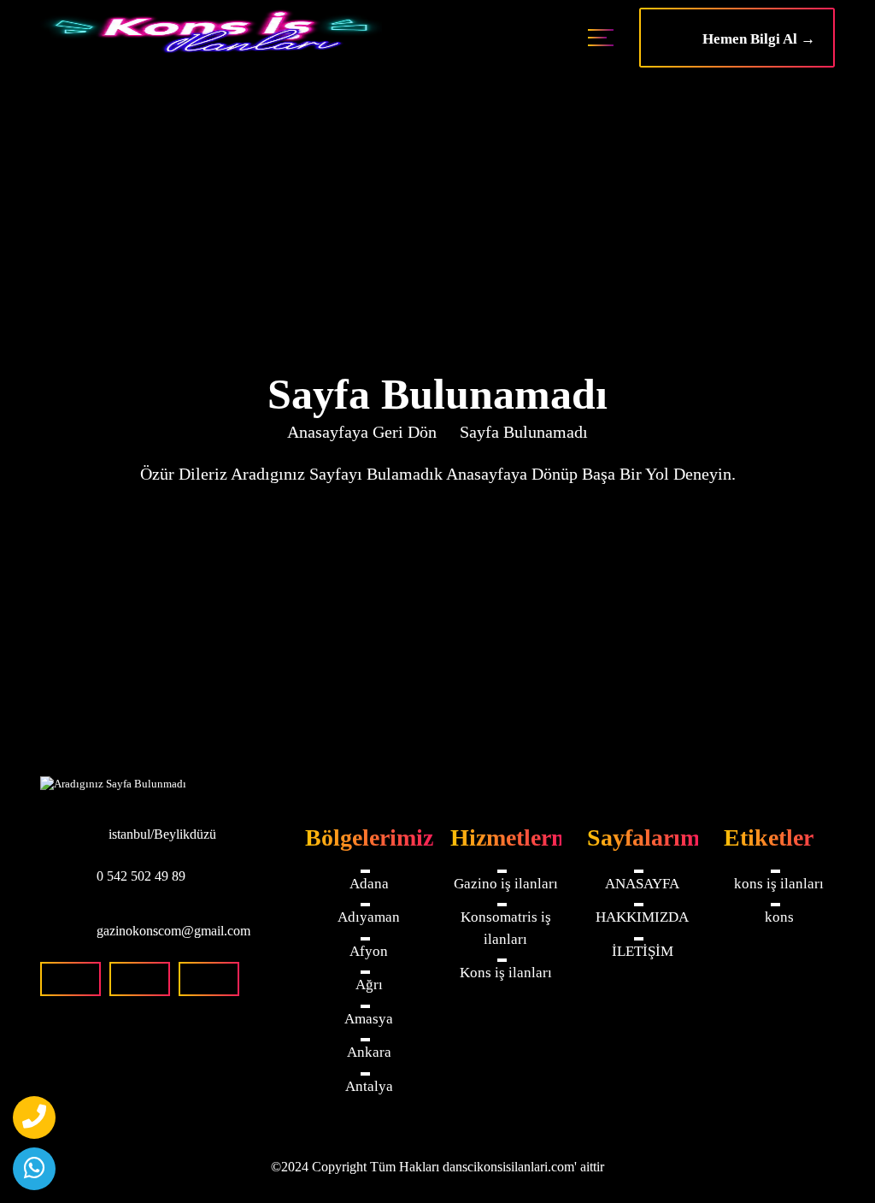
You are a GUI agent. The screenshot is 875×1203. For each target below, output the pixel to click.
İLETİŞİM (642, 951)
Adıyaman (369, 917)
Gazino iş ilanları (506, 884)
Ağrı (369, 984)
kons (779, 917)
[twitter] (209, 979)
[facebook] (70, 979)
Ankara (369, 1052)
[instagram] (139, 979)
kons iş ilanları (779, 884)
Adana (369, 884)
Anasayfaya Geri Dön (362, 431)
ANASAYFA (642, 884)
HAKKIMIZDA (642, 917)
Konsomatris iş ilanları (506, 928)
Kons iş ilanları (506, 972)
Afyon (368, 951)
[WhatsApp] (34, 1168)
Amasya (368, 1019)
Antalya (369, 1086)
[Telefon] (34, 1117)
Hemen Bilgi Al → (753, 39)
